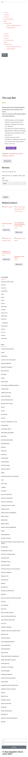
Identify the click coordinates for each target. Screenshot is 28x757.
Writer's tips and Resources (9, 718)
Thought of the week (7, 667)
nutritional (4, 547)
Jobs (2, 480)
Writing (3, 721)
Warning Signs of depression (9, 685)
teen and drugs (5, 638)
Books (3, 378)
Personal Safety (6, 561)
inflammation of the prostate (10, 476)
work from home (6, 703)
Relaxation (4, 587)
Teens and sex (5, 663)
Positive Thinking (6, 572)
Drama (2, 297)
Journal (3, 487)
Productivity (5, 576)
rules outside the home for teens (11, 598)
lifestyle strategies (7, 501)
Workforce (4, 714)
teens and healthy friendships (10, 656)
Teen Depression (6, 645)
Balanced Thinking (6, 367)
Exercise (3, 447)
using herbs (4, 681)
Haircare (3, 303)
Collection (3, 288)
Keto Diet (3, 491)
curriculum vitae (6, 392)
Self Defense (4, 605)
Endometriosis (5, 443)
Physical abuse (5, 565)
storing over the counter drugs (10, 630)
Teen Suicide (4, 652)
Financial (4, 454)
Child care (3, 284)
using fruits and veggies (8, 678)
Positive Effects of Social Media (10, 569)
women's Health (6, 700)
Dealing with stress (7, 403)
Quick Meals (4, 579)
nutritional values (6, 550)
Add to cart (11, 148)
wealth (3, 692)
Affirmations (5, 322)
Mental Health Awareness (8, 527)
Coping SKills (11, 153)
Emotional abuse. (6, 429)
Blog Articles (5, 370)
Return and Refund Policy (14, 25)
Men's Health (5, 516)
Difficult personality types (9, 421)
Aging (2, 352)
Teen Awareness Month (8, 641)
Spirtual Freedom (6, 627)
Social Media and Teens (8, 619)
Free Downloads (8, 19)
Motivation (3, 319)
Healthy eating (5, 465)
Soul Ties (3, 623)
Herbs (2, 472)
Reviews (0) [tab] (7, 161)
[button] (14, 32)
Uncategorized (5, 670)
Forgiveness (4, 458)
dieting (3, 418)
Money (3, 531)
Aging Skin (4, 356)
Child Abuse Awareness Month (10, 385)
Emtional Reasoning (7, 440)
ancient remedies (6, 363)
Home (6, 12)
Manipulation (5, 509)
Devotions (4, 414)
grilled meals (5, 461)
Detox (2, 294)
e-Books (6, 14)
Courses (6, 17)
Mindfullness (5, 155)
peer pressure (5, 558)
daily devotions (5, 396)
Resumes (3, 594)
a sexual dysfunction (7, 349)
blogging (3, 374)
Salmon (3, 601)
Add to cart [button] (6, 230)
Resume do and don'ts (7, 590)
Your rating (5, 180)
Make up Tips (4, 312)
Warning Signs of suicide (8, 689)
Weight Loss (4, 696)
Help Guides (19, 153)
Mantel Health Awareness (8, 512)
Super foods (4, 634)
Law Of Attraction (6, 494)
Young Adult (4, 338)
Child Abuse (4, 381)
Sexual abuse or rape (7, 612)
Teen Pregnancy (5, 649)
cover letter (4, 389)
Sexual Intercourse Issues (8, 616)
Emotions (4, 436)
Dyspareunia (4, 425)
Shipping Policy (11, 27)
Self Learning (4, 326)
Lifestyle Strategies (7, 498)
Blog (5, 21)
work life (4, 707)
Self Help (3, 609)
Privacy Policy (8, 23)
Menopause (4, 520)
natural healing (6, 538)
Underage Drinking (6, 674)
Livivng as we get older (8, 505)
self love (12, 155)
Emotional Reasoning (7, 432)
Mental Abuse (5, 523)
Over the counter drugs (8, 554)
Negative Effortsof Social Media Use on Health (12, 543)
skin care (3, 332)
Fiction (2, 300)
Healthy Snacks (5, 469)
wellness (3, 335)
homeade (3, 309)
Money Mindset (5, 534)
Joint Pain (4, 483)
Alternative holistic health (7, 281)
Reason (3, 583)
